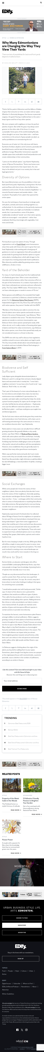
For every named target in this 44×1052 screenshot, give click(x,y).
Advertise (22, 932)
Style (4, 38)
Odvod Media (35, 1049)
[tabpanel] (22, 921)
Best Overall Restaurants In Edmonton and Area (23, 743)
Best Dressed (22, 871)
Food (4, 971)
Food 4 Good (21, 244)
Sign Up (21, 959)
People (10, 971)
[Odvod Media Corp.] (22, 1041)
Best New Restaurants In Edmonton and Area (22, 736)
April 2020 (23, 699)
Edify (4, 980)
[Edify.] (7, 11)
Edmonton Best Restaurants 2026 (19, 723)
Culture (24, 971)
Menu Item (6, 991)
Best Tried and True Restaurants (18, 749)
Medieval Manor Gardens (29, 434)
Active (4, 974)
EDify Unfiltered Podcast (10, 987)
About (34, 987)
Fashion (22, 874)
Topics (4, 968)
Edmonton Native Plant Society (22, 300)
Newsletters (25, 987)
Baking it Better (13, 730)
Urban (31, 971)
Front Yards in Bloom (9, 348)
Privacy (22, 1049)
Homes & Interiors (17, 38)
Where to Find (22, 918)
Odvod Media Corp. (27, 1047)
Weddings (22, 879)
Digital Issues (6, 983)
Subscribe (22, 925)
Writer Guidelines (8, 994)
